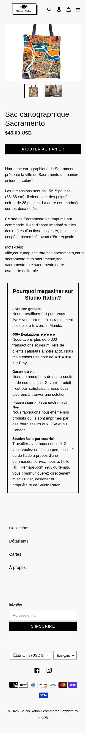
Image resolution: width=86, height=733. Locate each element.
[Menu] (78, 9)
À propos (17, 567)
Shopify (43, 717)
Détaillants (18, 541)
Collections (19, 528)
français (63, 655)
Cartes (15, 554)
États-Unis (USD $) (28, 655)
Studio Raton (30, 711)
